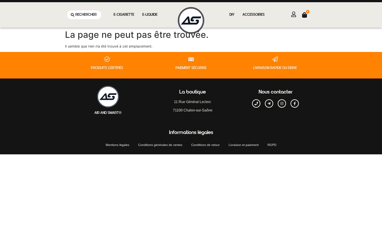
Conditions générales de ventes (160, 145)
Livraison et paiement (244, 145)
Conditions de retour (205, 145)
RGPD (271, 145)
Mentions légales (117, 145)
